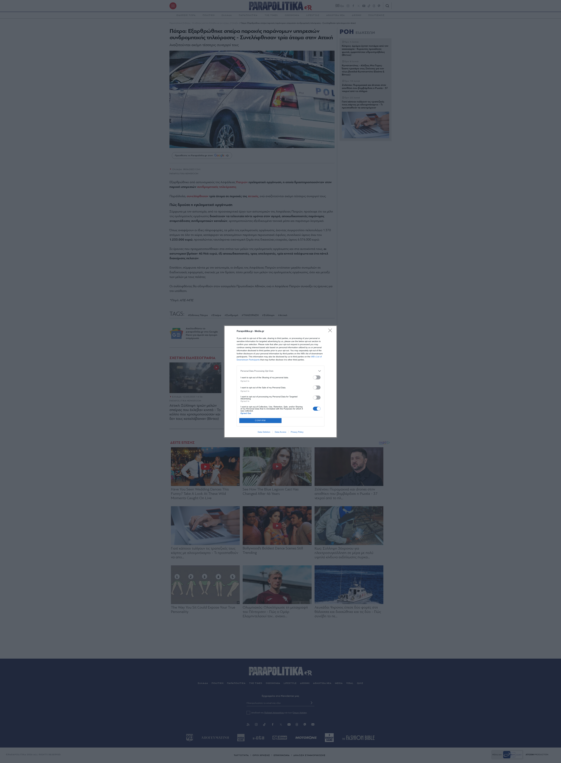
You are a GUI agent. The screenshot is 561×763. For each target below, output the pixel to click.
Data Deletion (264, 432)
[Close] (331, 331)
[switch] (317, 377)
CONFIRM (260, 420)
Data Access (280, 432)
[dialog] (280, 381)
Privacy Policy (297, 432)
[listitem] (280, 371)
